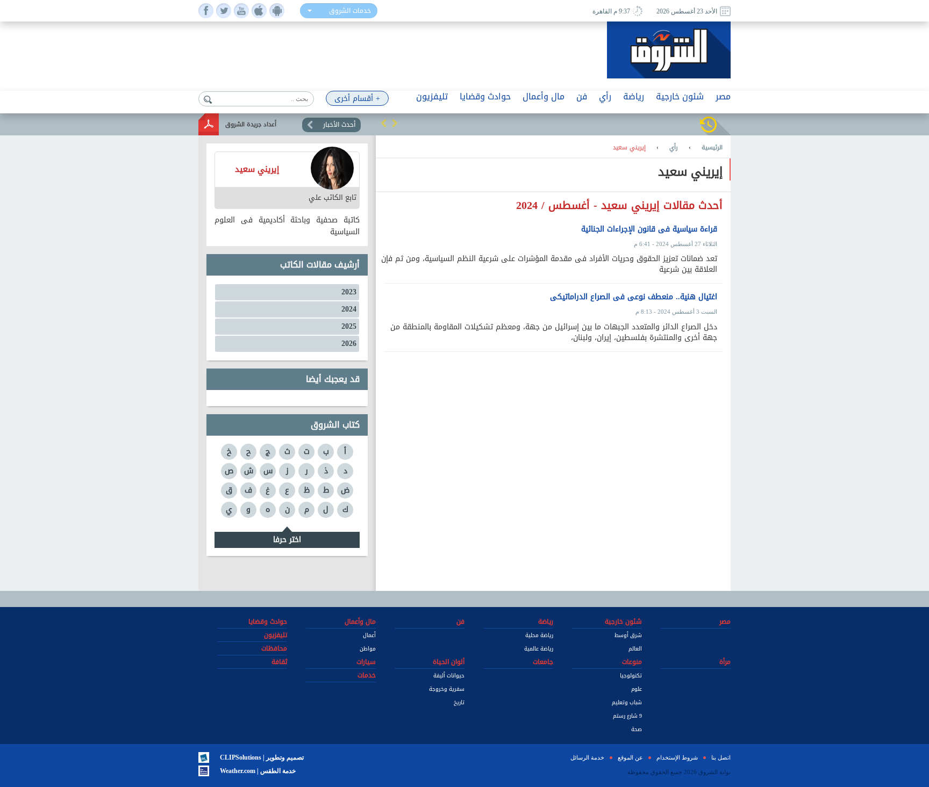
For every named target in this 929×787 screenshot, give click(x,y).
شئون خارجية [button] (680, 96)
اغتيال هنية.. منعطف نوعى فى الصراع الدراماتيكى (633, 297)
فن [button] (581, 96)
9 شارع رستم (627, 716)
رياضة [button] (633, 96)
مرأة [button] (725, 662)
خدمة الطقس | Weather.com (258, 771)
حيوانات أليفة (448, 675)
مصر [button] (723, 96)
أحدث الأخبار (339, 125)
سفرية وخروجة (446, 689)
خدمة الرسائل (587, 757)
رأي (673, 147)
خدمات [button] (367, 675)
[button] (384, 123)
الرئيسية (712, 147)
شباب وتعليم (627, 702)
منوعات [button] (632, 662)
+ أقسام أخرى (357, 98)
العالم (635, 649)
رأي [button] (605, 96)
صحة (636, 729)
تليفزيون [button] (432, 96)
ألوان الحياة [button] (448, 662)
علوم (636, 689)
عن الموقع (630, 757)
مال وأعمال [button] (543, 96)
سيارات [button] (366, 662)
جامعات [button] (543, 662)
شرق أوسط (628, 635)
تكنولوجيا (631, 675)
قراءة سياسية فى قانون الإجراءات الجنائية (649, 229)
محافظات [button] (274, 648)
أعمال (369, 635)
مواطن (368, 649)
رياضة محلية (539, 635)
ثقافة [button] (279, 662)
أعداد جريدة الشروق (250, 124)
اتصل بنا (721, 757)
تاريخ (459, 702)
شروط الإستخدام (677, 757)
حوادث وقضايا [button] (485, 96)
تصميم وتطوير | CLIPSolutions (262, 757)
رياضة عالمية (538, 649)
